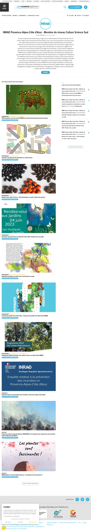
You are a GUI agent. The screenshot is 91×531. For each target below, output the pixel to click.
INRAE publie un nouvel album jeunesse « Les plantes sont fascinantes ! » (22, 475)
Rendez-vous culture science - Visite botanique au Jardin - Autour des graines (23, 197)
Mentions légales (52, 522)
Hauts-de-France (45, 1)
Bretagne (29, 1)
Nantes (67, 1)
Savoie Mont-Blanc (84, 1)
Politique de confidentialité (67, 522)
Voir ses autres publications (30, 483)
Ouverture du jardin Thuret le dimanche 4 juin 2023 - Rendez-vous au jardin (23, 237)
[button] (4, 528)
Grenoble (16, 1)
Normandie (74, 1)
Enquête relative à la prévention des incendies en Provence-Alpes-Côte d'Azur (24, 395)
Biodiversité (79, 106)
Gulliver (24, 528)
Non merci (8, 522)
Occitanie (36, 1)
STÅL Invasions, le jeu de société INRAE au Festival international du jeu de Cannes (25, 118)
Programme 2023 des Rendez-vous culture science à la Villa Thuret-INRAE (22, 355)
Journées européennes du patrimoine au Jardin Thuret (17, 158)
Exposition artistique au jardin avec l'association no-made (18, 276)
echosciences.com (7, 1)
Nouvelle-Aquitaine (57, 1)
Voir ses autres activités (75, 147)
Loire (23, 1)
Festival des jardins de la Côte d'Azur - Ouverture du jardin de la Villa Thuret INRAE (25, 316)
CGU (79, 522)
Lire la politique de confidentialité (11, 516)
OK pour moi (33, 522)
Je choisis (20, 522)
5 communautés (50, 35)
